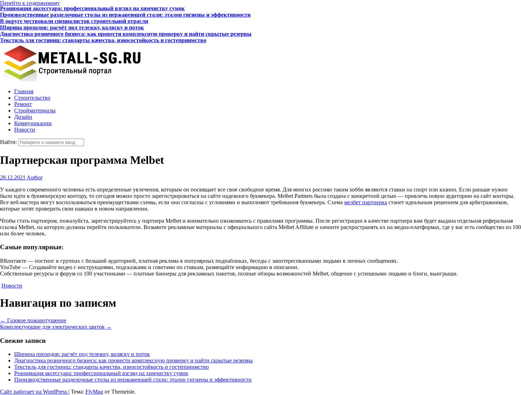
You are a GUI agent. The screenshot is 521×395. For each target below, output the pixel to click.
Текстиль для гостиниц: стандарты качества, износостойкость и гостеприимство (103, 35)
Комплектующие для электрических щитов (56, 327)
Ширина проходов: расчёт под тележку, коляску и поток (72, 22)
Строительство (32, 98)
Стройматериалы (35, 110)
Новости (24, 130)
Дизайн (23, 117)
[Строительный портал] (71, 79)
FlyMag (94, 392)
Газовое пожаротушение (33, 320)
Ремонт (23, 104)
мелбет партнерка (365, 202)
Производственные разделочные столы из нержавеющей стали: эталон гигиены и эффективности (125, 9)
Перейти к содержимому (30, 3)
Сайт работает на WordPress (34, 392)
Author (35, 177)
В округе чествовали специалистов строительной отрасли (74, 16)
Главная (23, 91)
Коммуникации (33, 123)
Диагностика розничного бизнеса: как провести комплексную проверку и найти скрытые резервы (126, 29)
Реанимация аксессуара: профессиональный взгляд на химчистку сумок (101, 373)
